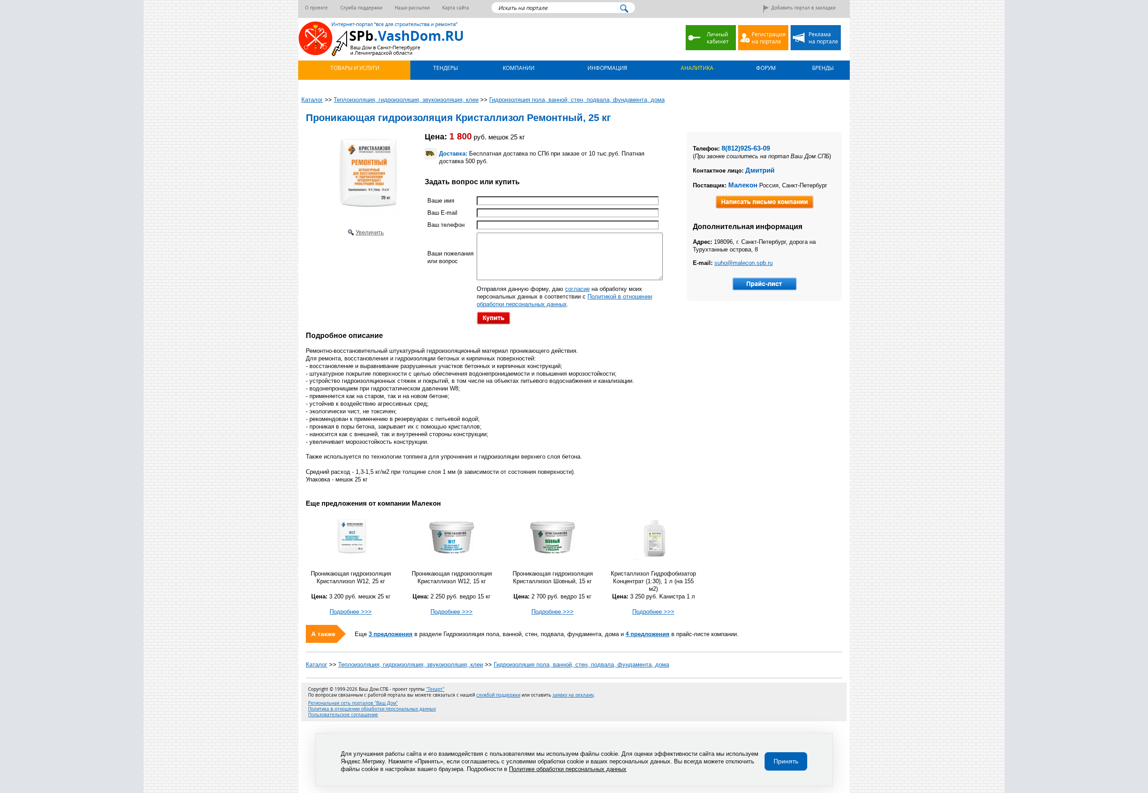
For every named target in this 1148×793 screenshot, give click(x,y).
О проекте (316, 8)
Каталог (316, 664)
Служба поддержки (361, 8)
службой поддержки (498, 695)
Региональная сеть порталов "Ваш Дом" (353, 703)
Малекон (742, 185)
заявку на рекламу (573, 695)
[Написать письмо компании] (764, 201)
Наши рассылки (412, 8)
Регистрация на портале (769, 37)
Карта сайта (455, 8)
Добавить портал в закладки (803, 8)
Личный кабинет (718, 37)
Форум (765, 67)
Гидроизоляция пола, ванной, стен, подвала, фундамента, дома (581, 664)
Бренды (822, 67)
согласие (577, 289)
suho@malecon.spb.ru (743, 263)
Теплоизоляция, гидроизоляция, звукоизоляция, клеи (410, 664)
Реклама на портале (823, 37)
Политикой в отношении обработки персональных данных (564, 300)
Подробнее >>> (351, 611)
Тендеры (445, 67)
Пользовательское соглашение (343, 715)
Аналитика (696, 67)
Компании (518, 67)
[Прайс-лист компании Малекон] (764, 283)
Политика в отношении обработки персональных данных (372, 709)
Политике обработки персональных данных (567, 769)
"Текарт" (435, 689)
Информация (606, 67)
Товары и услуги (354, 67)
